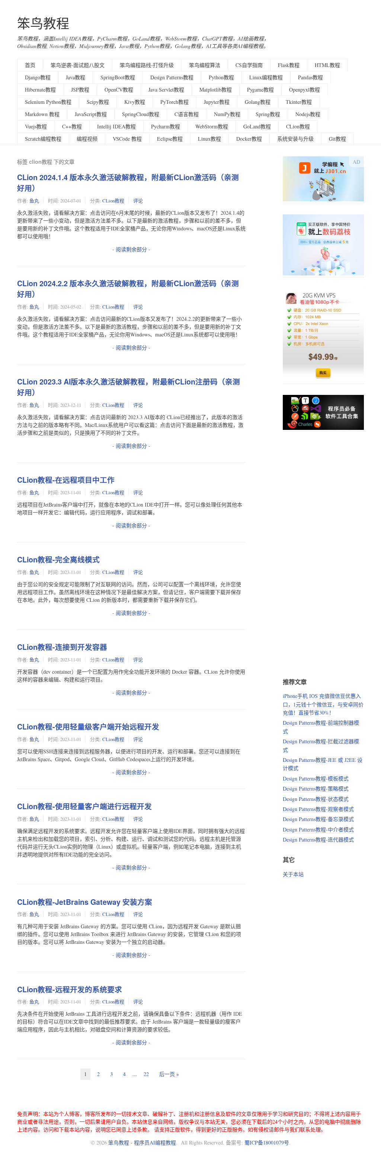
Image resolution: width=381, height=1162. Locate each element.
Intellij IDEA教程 (116, 126)
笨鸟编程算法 (204, 64)
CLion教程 (298, 126)
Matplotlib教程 (215, 89)
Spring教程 (268, 114)
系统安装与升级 (295, 138)
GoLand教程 (257, 126)
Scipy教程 (98, 101)
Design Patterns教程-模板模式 (316, 778)
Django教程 (38, 77)
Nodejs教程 (307, 114)
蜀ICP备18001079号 (266, 1142)
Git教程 (337, 138)
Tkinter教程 (299, 101)
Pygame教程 (260, 89)
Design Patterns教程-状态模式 (316, 798)
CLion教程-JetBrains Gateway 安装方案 (84, 902)
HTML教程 (327, 64)
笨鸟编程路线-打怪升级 (147, 64)
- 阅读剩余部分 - (131, 249)
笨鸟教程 (43, 23)
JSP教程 (80, 89)
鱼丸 (34, 200)
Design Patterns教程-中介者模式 (318, 829)
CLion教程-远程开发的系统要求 (69, 989)
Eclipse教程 (170, 138)
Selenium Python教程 (48, 101)
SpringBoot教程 (117, 77)
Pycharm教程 (165, 126)
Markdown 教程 (42, 114)
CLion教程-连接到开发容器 (62, 647)
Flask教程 (289, 64)
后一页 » (169, 1074)
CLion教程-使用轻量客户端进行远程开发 (84, 806)
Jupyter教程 (217, 101)
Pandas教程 (310, 77)
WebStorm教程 (211, 126)
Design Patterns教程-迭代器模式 (318, 839)
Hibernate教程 (40, 89)
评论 (138, 200)
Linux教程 (209, 138)
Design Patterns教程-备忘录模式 (318, 819)
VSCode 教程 (127, 138)
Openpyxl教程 (304, 89)
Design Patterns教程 (171, 77)
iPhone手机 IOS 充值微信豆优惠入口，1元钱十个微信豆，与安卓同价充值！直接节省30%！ (323, 704)
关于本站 (293, 874)
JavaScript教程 (91, 114)
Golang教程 (257, 101)
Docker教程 (249, 138)
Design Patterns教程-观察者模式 (318, 809)
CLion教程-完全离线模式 (58, 559)
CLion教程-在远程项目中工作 (66, 480)
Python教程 (221, 77)
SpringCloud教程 (140, 114)
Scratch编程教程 (43, 138)
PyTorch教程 (174, 101)
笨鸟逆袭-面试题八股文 (78, 64)
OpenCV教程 (119, 89)
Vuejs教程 (36, 126)
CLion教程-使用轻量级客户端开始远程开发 (88, 726)
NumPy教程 (227, 114)
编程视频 (87, 138)
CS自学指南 (249, 64)
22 (146, 1074)
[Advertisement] (323, 554)
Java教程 (75, 77)
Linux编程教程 (266, 77)
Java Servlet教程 (166, 89)
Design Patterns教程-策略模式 (316, 788)
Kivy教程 (134, 101)
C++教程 (72, 126)
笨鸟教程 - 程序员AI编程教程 (142, 1142)
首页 (30, 64)
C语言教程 (187, 114)
